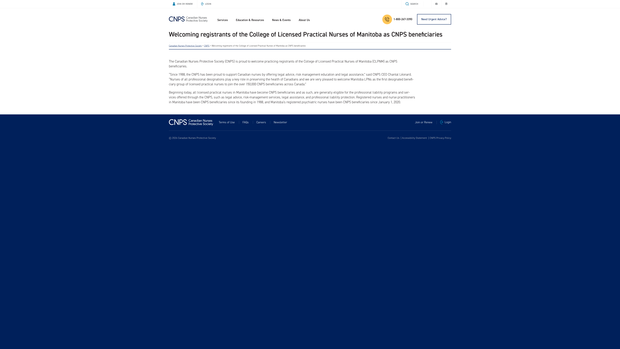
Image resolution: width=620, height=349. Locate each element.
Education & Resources (250, 20)
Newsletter (280, 122)
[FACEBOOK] (436, 4)
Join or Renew (185, 3)
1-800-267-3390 (402, 19)
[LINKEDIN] (446, 4)
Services (222, 20)
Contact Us (393, 138)
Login (208, 3)
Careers (261, 122)
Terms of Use (227, 122)
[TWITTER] (427, 3)
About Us (304, 20)
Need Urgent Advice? (434, 19)
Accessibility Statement (414, 138)
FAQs (246, 122)
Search (414, 3)
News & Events (281, 20)
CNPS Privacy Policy (440, 138)
